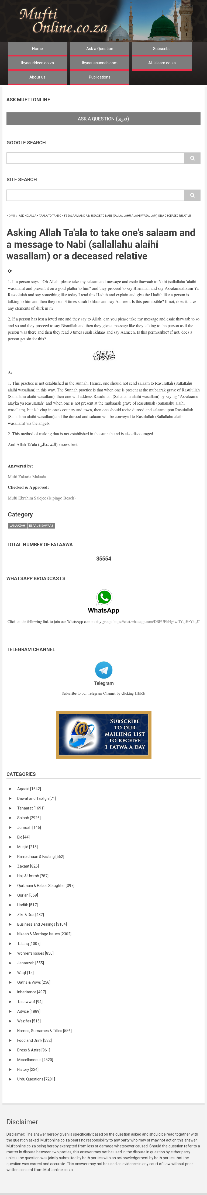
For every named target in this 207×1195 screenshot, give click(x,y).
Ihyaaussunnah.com (100, 62)
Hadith (27, 905)
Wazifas (29, 1021)
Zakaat (28, 866)
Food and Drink (34, 1040)
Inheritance (31, 992)
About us (37, 77)
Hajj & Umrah (33, 876)
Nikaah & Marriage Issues (44, 934)
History (28, 1069)
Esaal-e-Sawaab (41, 525)
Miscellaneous (35, 1060)
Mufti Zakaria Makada (27, 476)
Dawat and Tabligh (36, 798)
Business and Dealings (42, 924)
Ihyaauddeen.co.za (37, 62)
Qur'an (27, 895)
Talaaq (28, 943)
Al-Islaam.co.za (162, 62)
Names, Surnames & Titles (44, 1031)
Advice (28, 1011)
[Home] (111, 20)
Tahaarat (30, 808)
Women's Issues (35, 953)
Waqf (25, 973)
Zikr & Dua (30, 914)
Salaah (29, 818)
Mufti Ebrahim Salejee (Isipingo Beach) (41, 498)
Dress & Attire (33, 1050)
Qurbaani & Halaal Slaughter (45, 885)
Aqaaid (29, 789)
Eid (23, 837)
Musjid (27, 847)
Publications (100, 77)
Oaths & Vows (33, 982)
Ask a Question (99, 48)
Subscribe (162, 48)
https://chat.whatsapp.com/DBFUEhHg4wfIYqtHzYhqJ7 (156, 621)
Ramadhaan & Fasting (40, 856)
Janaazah (17, 525)
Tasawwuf (30, 1002)
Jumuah (29, 827)
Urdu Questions (36, 1079)
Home (37, 48)
